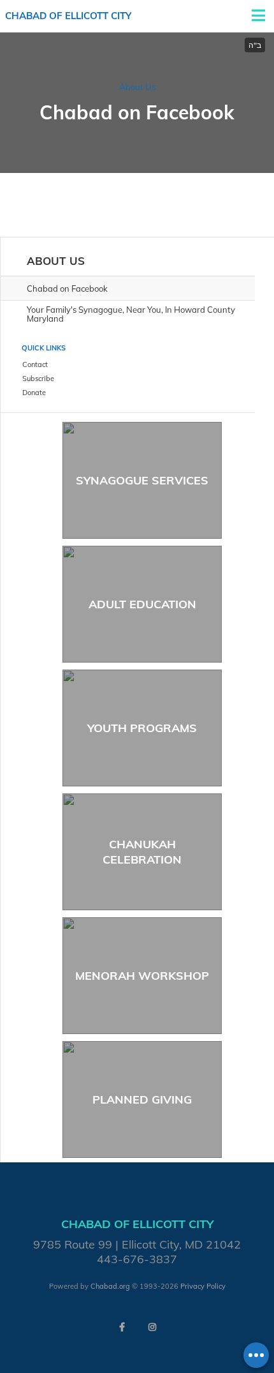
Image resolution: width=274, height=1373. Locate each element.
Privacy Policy (203, 1286)
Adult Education (142, 604)
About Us (137, 87)
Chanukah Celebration (142, 851)
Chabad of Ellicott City (68, 16)
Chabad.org (110, 1286)
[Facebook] (122, 1327)
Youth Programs (142, 728)
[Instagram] (152, 1327)
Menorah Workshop (142, 975)
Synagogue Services (142, 480)
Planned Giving (142, 1099)
